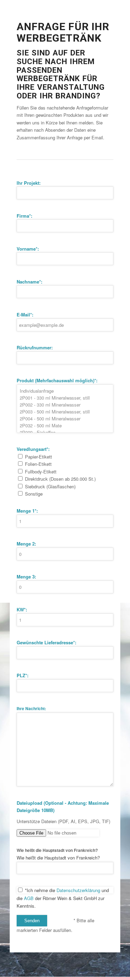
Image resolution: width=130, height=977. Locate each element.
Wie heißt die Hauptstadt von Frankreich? (57, 850)
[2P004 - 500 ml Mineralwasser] (65, 418)
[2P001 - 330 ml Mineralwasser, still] (65, 397)
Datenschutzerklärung (78, 890)
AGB (29, 898)
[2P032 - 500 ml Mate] (65, 425)
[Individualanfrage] (65, 390)
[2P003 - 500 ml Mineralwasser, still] (65, 411)
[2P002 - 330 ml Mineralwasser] (65, 404)
